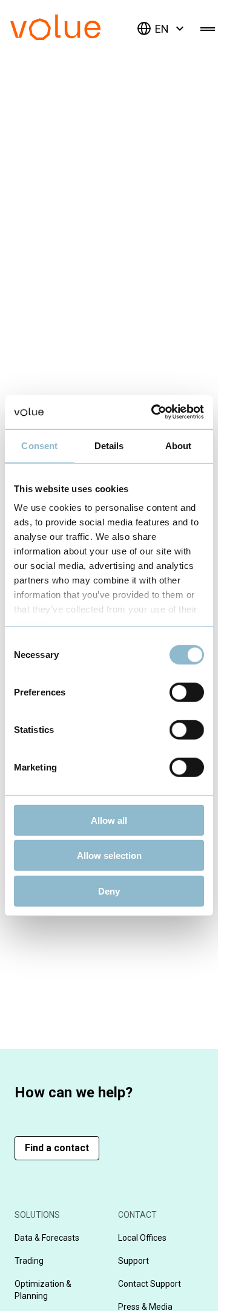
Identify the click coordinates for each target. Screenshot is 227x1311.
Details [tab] (109, 445)
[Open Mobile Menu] (208, 29)
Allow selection (109, 855)
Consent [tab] (39, 445)
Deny (109, 891)
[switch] (186, 692)
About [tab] (178, 445)
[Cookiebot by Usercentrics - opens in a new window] (154, 412)
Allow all (109, 820)
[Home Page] (73, 36)
